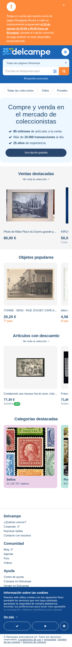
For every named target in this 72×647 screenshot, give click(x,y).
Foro (6, 558)
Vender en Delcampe (16, 585)
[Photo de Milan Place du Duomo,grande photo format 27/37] (30, 205)
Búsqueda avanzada (36, 78)
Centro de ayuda (14, 576)
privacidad (50, 639)
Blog (7, 549)
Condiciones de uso (29, 639)
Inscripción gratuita (36, 152)
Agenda (8, 553)
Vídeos (8, 562)
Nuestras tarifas (13, 531)
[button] (55, 71)
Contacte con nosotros (17, 535)
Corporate (10, 526)
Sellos (45, 90)
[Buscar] (64, 71)
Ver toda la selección (35, 179)
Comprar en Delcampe (17, 581)
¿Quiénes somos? (15, 522)
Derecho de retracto (34, 642)
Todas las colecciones (20, 90)
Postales (62, 90)
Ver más (9, 617)
